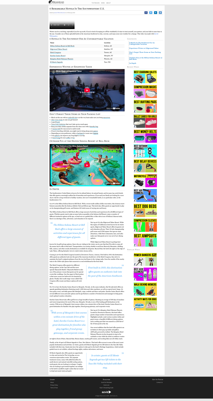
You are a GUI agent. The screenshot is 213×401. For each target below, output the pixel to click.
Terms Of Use (54, 387)
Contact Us (160, 382)
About (52, 382)
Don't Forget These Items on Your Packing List (145, 53)
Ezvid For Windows (106, 382)
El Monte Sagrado (56, 62)
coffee (68, 138)
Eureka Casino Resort (57, 56)
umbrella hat (72, 117)
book (58, 122)
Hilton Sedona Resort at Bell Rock (62, 46)
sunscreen (106, 117)
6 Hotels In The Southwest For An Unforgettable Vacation (142, 43)
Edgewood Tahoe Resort (58, 49)
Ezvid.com (106, 385)
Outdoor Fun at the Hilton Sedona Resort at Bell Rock (145, 58)
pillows (57, 135)
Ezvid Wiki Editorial (59, 12)
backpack (80, 133)
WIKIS (103, 3)
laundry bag (94, 126)
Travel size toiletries (58, 124)
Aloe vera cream (57, 120)
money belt (57, 129)
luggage (95, 133)
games (95, 131)
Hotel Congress (55, 52)
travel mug (56, 138)
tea (73, 138)
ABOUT (108, 3)
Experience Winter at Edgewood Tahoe (144, 48)
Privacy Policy (54, 385)
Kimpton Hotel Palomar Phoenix (61, 59)
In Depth (132, 63)
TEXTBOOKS (96, 3)
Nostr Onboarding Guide (106, 387)
